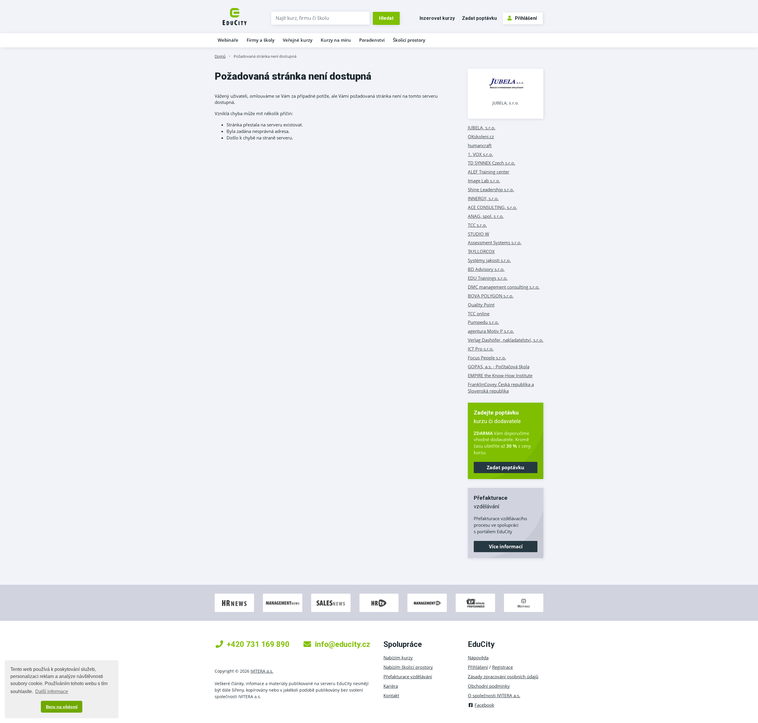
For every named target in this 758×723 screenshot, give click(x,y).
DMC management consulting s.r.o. (503, 287)
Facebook (484, 705)
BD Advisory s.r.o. (486, 269)
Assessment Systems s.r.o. (494, 242)
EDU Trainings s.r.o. (488, 278)
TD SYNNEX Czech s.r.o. (491, 163)
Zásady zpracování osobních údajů (503, 676)
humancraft (480, 145)
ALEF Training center (488, 172)
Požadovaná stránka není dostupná (265, 56)
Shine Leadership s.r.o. (491, 189)
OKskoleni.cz (481, 136)
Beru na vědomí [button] (62, 706)
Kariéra (390, 686)
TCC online (478, 313)
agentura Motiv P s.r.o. (491, 331)
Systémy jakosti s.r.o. (489, 260)
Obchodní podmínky (489, 686)
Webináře (228, 40)
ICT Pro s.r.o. (481, 349)
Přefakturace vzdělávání (407, 676)
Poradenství (372, 40)
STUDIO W (478, 234)
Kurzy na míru (336, 40)
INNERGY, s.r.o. (483, 198)
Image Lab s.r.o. (484, 181)
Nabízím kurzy (398, 658)
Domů (220, 56)
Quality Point (481, 305)
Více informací (506, 546)
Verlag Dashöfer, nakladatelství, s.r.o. (505, 340)
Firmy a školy (260, 40)
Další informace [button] (51, 691)
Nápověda (478, 658)
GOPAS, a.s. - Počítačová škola (498, 366)
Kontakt (391, 695)
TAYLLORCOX (481, 251)
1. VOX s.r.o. (480, 154)
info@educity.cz (342, 644)
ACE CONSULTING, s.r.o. (492, 207)
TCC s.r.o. (477, 225)
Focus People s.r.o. (487, 358)
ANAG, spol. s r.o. (486, 216)
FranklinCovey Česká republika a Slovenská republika (501, 387)
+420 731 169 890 (258, 644)
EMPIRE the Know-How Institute (500, 375)
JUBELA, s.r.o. (505, 103)
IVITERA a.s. (261, 671)
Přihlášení (526, 18)
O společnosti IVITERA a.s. (494, 695)
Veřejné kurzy (297, 40)
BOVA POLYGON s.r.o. (490, 296)
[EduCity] (235, 16)
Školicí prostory (409, 40)
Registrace (502, 667)
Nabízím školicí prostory (408, 667)
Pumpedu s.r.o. (483, 322)
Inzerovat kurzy (437, 18)
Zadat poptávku (479, 18)
